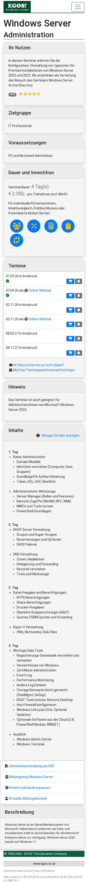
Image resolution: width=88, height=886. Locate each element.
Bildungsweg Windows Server (31, 777)
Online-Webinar (40, 290)
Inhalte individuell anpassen (29, 788)
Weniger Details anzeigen (61, 435)
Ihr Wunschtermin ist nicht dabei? (38, 365)
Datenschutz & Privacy (28, 871)
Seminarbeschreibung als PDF (31, 766)
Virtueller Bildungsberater (28, 798)
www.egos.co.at (44, 863)
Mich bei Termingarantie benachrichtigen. (44, 370)
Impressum (10, 871)
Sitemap (50, 871)
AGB (43, 871)
